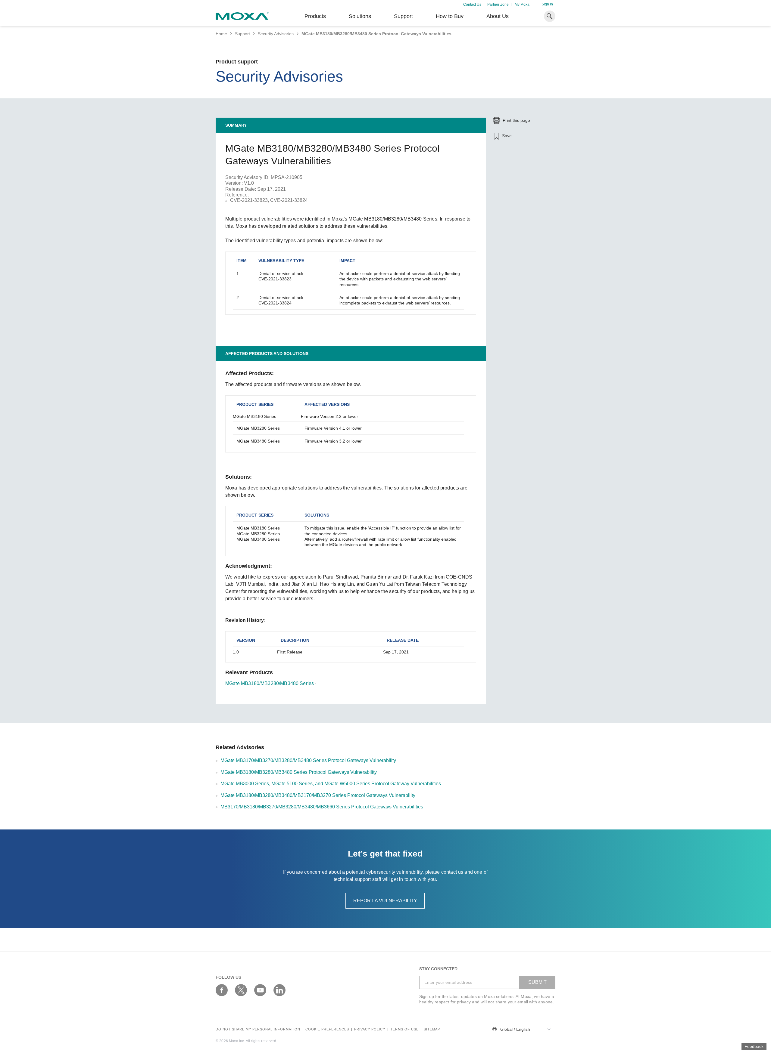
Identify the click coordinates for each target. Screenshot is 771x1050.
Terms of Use (404, 1029)
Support (403, 16)
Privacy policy (369, 1029)
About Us (497, 16)
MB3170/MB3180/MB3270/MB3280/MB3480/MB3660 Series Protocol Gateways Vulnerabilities (321, 806)
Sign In (547, 4)
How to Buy (450, 16)
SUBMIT (537, 982)
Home (221, 33)
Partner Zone (498, 4)
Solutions (360, 16)
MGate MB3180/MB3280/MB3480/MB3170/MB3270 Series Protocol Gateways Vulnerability (317, 795)
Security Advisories (276, 33)
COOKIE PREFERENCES (327, 1029)
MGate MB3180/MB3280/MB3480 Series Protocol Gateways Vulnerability (298, 772)
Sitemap (432, 1029)
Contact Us (472, 4)
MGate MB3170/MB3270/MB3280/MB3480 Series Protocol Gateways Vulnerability (308, 760)
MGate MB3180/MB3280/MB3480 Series (269, 683)
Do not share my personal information (258, 1029)
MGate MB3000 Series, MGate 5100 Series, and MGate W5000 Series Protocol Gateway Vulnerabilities (330, 783)
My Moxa (522, 4)
